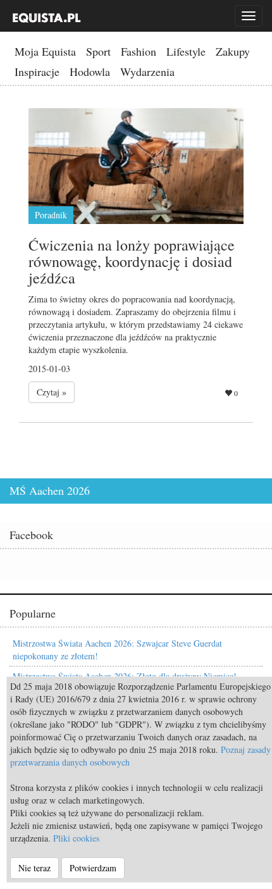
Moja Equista (45, 51)
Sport (98, 51)
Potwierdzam (93, 868)
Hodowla (90, 71)
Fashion (138, 51)
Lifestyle (186, 51)
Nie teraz (34, 868)
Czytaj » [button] (51, 392)
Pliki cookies (76, 838)
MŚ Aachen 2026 (49, 490)
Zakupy (233, 51)
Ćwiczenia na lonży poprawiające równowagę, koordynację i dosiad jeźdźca (131, 262)
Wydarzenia (147, 71)
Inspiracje (37, 71)
